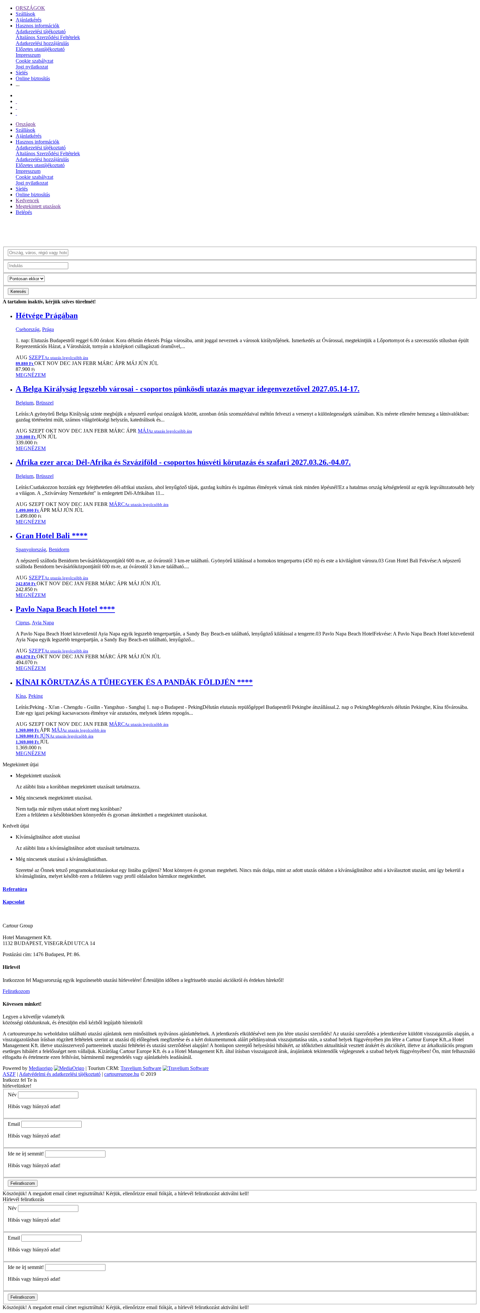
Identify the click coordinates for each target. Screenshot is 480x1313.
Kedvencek (27, 200)
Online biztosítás (33, 78)
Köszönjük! (15, 1193)
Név (12, 1094)
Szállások (25, 14)
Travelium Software (140, 1068)
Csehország (28, 329)
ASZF (9, 1074)
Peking (35, 696)
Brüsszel (45, 402)
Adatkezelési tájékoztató (41, 31)
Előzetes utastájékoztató (40, 49)
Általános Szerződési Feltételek (48, 37)
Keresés (18, 291)
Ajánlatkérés (28, 20)
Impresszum (28, 55)
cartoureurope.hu (121, 1074)
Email (14, 1124)
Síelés (22, 72)
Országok (26, 124)
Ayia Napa (43, 622)
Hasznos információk (37, 25)
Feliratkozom (16, 991)
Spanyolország (31, 549)
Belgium (24, 402)
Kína (21, 696)
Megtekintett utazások (38, 206)
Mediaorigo (41, 1068)
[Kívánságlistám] (16, 101)
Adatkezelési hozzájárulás (42, 43)
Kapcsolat (13, 902)
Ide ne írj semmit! (26, 1153)
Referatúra (15, 889)
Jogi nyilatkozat (32, 66)
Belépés (24, 212)
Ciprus (22, 622)
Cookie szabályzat (34, 61)
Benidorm (59, 549)
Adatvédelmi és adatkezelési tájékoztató (60, 1074)
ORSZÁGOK (30, 8)
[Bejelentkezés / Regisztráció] (16, 113)
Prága (48, 329)
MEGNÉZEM (31, 375)
